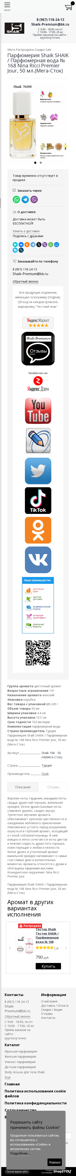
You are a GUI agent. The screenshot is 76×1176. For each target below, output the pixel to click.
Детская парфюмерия (20, 1067)
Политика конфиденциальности (36, 1103)
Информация (53, 994)
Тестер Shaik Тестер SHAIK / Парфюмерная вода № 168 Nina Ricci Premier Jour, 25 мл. (48, 941)
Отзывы (47, 1014)
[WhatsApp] (50, 244)
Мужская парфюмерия (21, 1051)
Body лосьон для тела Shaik (25, 1072)
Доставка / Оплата (54, 1005)
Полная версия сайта (17, 1171)
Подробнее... (20, 1153)
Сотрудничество (21, 1110)
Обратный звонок (25, 281)
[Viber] (44, 244)
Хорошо (54, 1162)
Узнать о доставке (26, 231)
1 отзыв (59, 948)
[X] (38, 244)
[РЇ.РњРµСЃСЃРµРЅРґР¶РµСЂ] (15, 244)
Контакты (14, 994)
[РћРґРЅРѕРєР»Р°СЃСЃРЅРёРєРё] (27, 244)
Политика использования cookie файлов (35, 1093)
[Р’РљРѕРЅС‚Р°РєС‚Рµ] (21, 244)
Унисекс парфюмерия (20, 1062)
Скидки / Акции (51, 1010)
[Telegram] (32, 244)
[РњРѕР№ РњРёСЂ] (56, 244)
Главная (12, 1084)
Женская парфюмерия (20, 1056)
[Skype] (15, 250)
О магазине (49, 1001)
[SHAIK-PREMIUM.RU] (14, 28)
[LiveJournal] (21, 250)
